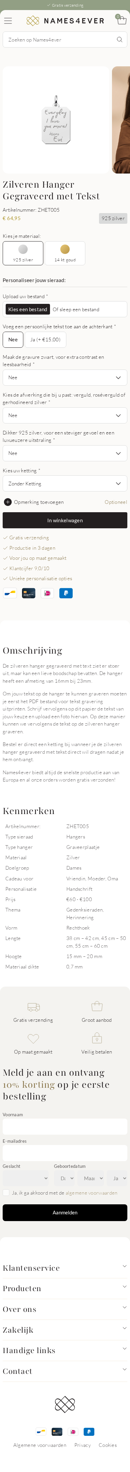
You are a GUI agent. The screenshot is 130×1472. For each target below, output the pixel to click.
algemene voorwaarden (92, 1193)
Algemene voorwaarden (39, 1445)
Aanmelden (65, 1212)
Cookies (108, 1445)
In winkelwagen (65, 520)
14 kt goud (65, 259)
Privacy (82, 1445)
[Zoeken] (119, 39)
